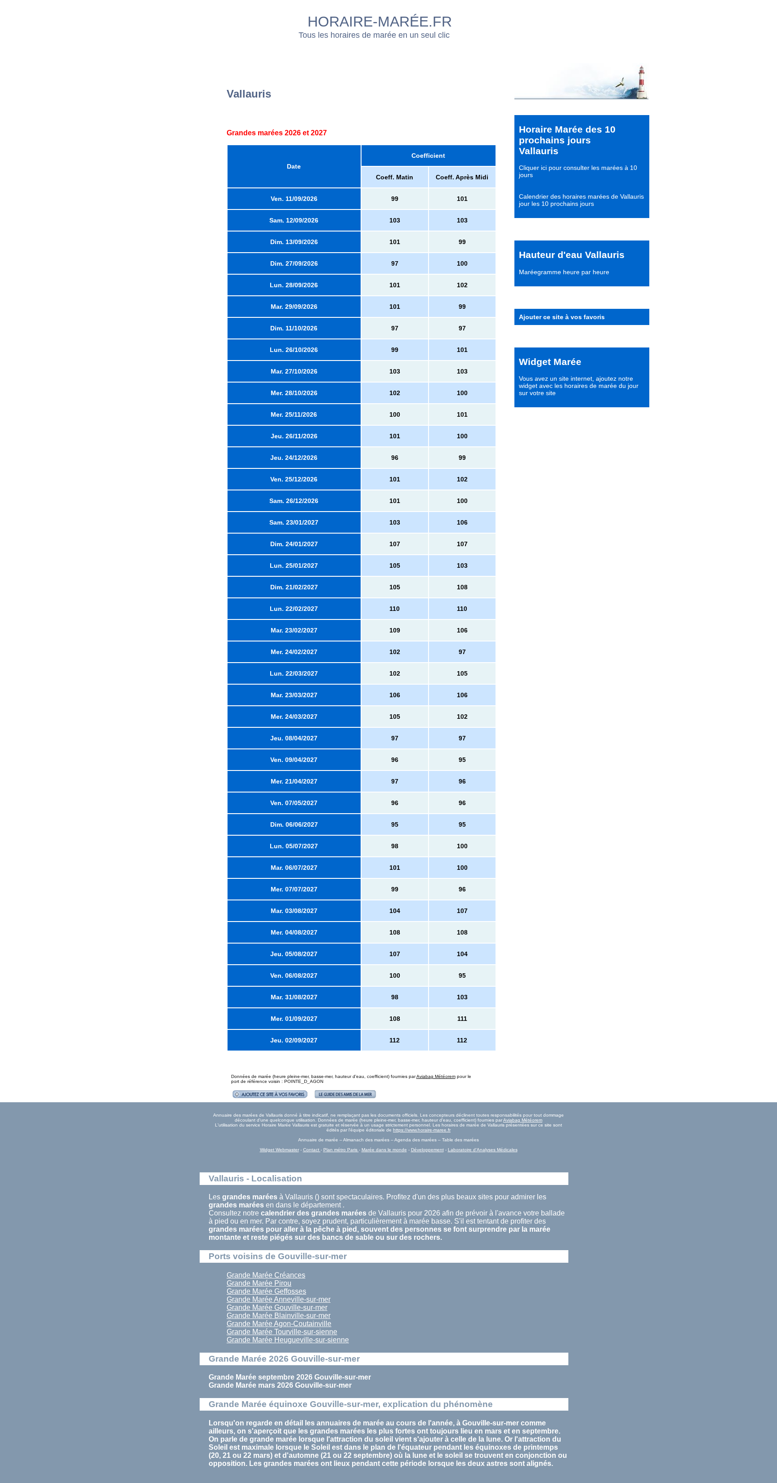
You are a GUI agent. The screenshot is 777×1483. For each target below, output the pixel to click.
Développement (427, 1149)
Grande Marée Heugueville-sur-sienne (288, 1340)
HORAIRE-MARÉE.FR (380, 21)
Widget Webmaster (279, 1149)
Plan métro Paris (341, 1149)
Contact (312, 1149)
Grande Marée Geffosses (266, 1291)
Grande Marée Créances (266, 1275)
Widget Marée (550, 361)
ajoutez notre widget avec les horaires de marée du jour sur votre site (579, 385)
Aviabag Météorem (435, 1076)
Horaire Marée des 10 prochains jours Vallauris (567, 140)
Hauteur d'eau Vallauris (572, 254)
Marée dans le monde (384, 1149)
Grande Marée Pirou (259, 1283)
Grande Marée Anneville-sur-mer (278, 1299)
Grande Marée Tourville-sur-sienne (282, 1332)
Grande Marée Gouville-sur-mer (277, 1307)
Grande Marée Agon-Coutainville (279, 1323)
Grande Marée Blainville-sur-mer (278, 1315)
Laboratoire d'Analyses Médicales (483, 1149)
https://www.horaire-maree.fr (422, 1129)
